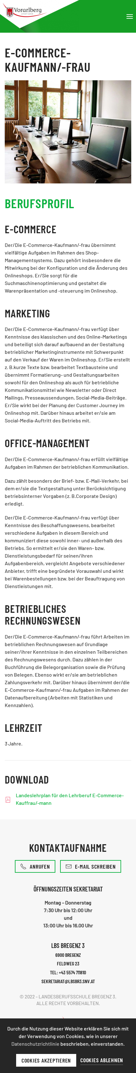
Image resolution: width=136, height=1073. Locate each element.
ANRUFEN (40, 866)
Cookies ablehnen (101, 1059)
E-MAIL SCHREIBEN (95, 866)
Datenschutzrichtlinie (35, 1044)
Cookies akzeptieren (46, 1060)
